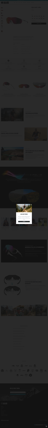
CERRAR (24, 221)
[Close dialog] (31, 204)
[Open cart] (46, 426)
